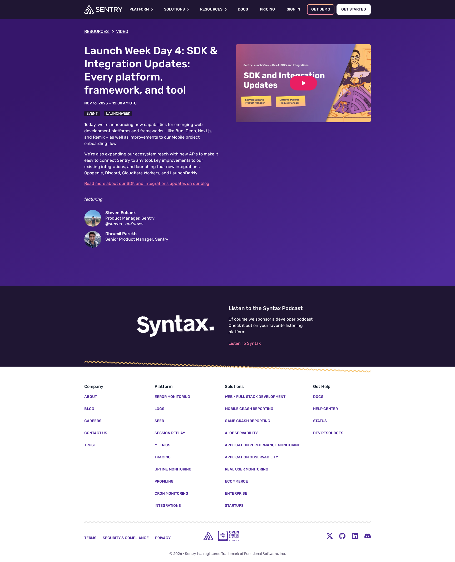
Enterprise (236, 493)
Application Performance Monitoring (262, 445)
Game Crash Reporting (247, 421)
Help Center (325, 409)
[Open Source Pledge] (228, 536)
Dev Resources (328, 433)
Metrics (162, 445)
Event (92, 113)
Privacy (163, 538)
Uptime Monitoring (173, 469)
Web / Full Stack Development (255, 396)
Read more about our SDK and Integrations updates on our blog (146, 183)
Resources (99, 31)
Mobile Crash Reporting (249, 409)
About (90, 396)
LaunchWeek (118, 113)
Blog (89, 409)
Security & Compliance (126, 538)
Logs (159, 409)
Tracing (163, 457)
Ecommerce (236, 481)
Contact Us (95, 433)
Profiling (164, 481)
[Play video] (303, 83)
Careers (92, 421)
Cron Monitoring (171, 493)
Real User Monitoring (246, 469)
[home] (208, 536)
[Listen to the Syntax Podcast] (175, 326)
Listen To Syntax (245, 343)
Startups (234, 505)
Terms (90, 538)
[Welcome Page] (103, 9)
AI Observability (241, 433)
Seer (159, 421)
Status (320, 421)
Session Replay (170, 433)
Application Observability (251, 457)
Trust (90, 445)
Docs (318, 396)
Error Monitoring (172, 396)
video (122, 31)
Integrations (168, 505)
